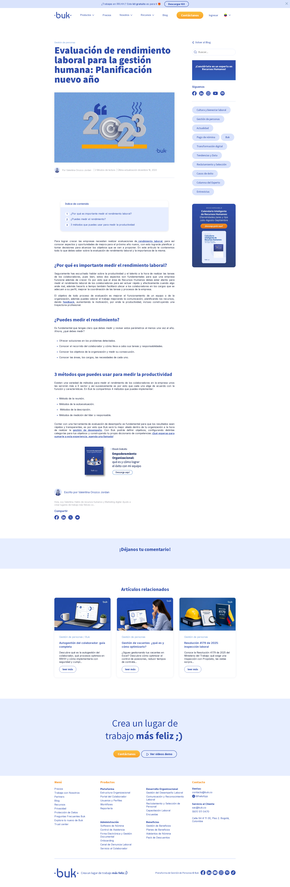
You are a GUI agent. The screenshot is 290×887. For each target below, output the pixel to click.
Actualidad (203, 128)
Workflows (106, 804)
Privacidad (60, 808)
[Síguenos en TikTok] (233, 873)
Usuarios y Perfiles (111, 800)
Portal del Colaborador (113, 796)
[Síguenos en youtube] (215, 93)
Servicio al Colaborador (113, 848)
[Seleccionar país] (227, 15)
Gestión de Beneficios (158, 825)
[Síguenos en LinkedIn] (209, 873)
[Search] (195, 52)
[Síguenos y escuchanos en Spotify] (222, 93)
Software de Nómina (112, 825)
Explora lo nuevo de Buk (68, 820)
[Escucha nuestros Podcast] (227, 873)
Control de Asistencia (112, 829)
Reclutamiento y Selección (211, 164)
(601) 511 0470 (200, 811)
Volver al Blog (203, 42)
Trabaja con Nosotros (67, 792)
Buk (227, 137)
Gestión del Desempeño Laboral (164, 792)
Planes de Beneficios (158, 829)
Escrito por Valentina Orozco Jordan (86, 492)
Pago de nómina (206, 137)
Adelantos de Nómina (158, 833)
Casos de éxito (205, 173)
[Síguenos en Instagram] (221, 873)
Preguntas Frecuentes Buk (69, 816)
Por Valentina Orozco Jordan (76, 170)
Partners (59, 796)
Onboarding (107, 840)
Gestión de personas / (71, 636)
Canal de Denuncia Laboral (115, 844)
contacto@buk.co (202, 792)
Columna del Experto (208, 182)
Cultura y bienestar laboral (211, 110)
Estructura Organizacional (115, 792)
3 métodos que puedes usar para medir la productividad (103, 224)
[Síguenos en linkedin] (201, 93)
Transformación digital (210, 146)
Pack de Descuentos (158, 837)
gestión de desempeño (87, 430)
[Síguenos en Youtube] (215, 873)
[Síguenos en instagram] (208, 93)
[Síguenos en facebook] (56, 517)
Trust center (61, 824)
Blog (165, 15)
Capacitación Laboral (158, 810)
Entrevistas (203, 191)
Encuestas (152, 814)
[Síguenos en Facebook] (203, 873)
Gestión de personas (64, 42)
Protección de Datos (66, 812)
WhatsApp (202, 796)
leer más (68, 669)
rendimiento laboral (149, 241)
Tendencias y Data (207, 155)
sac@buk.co (199, 807)
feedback (68, 301)
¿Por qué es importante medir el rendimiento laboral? (101, 213)
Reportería (106, 808)
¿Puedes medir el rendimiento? (88, 219)
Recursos (59, 804)
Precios (107, 15)
